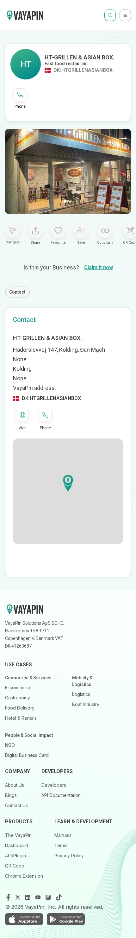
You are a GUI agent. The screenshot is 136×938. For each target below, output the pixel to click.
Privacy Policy (69, 855)
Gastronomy (17, 697)
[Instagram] (49, 897)
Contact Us (16, 805)
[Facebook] (8, 897)
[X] (18, 897)
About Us (14, 785)
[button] (68, 483)
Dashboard (16, 845)
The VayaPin (18, 835)
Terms (60, 845)
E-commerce (18, 687)
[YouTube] (38, 897)
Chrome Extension (24, 876)
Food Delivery (19, 707)
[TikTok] (59, 897)
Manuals (62, 835)
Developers (53, 785)
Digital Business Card (27, 755)
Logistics (81, 694)
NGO (10, 745)
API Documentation (61, 795)
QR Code (14, 865)
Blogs (11, 795)
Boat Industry (85, 704)
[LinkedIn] (28, 897)
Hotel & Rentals (21, 718)
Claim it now (98, 267)
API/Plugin (15, 855)
